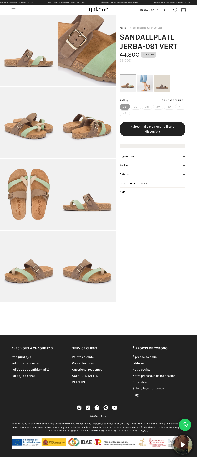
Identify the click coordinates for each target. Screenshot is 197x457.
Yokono (103, 416)
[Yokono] (102, 11)
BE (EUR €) (147, 9)
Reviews (125, 165)
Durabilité (140, 382)
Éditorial (138, 363)
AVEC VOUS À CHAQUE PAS (32, 348)
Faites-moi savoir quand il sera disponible (152, 129)
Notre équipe (141, 369)
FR (163, 9)
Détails (124, 174)
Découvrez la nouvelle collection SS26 (66, 2)
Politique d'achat (23, 376)
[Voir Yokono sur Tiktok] (88, 408)
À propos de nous (145, 357)
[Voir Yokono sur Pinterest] (106, 408)
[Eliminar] (191, 433)
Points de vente (83, 357)
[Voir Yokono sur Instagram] (79, 408)
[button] (175, 9)
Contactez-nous (83, 363)
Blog (136, 395)
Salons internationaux (148, 388)
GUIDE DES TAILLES (85, 376)
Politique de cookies (26, 363)
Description (127, 156)
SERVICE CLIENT (84, 348)
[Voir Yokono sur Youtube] (115, 408)
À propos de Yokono (150, 348)
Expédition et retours (133, 183)
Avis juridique (21, 357)
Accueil (123, 27)
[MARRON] (162, 83)
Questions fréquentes (87, 369)
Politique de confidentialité (30, 369)
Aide (122, 192)
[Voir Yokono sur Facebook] (97, 408)
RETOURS (78, 382)
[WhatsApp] (185, 425)
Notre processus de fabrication (154, 376)
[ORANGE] (145, 83)
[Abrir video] (183, 445)
